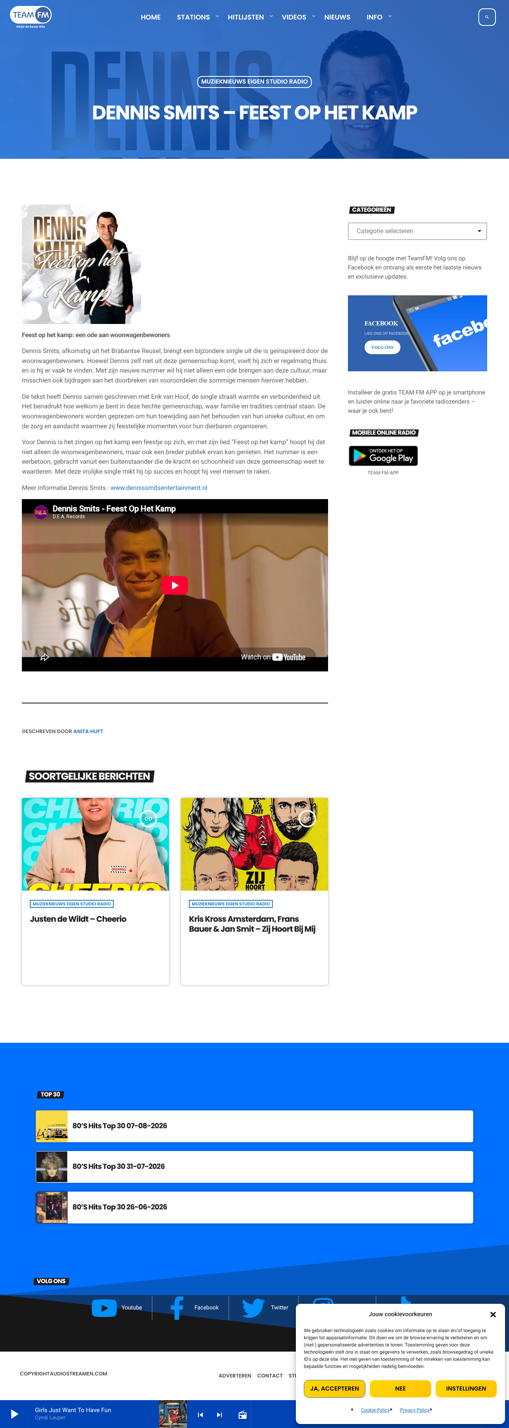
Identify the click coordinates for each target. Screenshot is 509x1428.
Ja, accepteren (334, 1389)
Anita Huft (88, 731)
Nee (400, 1389)
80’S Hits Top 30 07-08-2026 (119, 1126)
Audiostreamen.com (78, 1373)
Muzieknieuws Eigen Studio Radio (254, 82)
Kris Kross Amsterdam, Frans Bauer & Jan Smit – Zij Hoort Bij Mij (252, 923)
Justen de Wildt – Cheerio (78, 919)
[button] (493, 1315)
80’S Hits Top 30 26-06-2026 (119, 1207)
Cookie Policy (375, 1410)
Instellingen (466, 1389)
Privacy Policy (414, 1410)
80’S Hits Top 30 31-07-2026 (118, 1167)
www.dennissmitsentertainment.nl (159, 488)
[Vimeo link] (31, 17)
